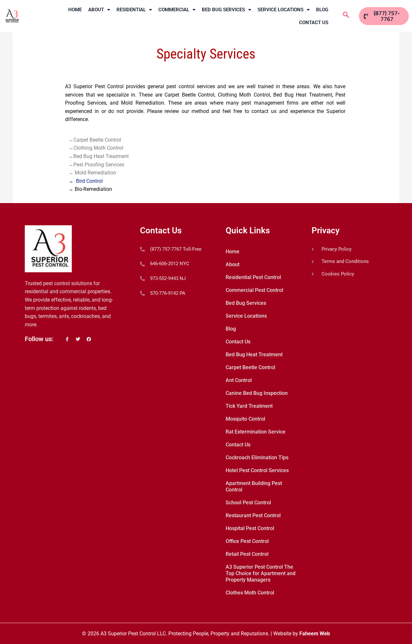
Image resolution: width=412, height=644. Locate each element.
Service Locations (281, 10)
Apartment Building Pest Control (254, 486)
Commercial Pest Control (254, 290)
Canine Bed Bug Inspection (257, 393)
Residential (131, 10)
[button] (346, 15)
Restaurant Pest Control (253, 515)
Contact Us (313, 22)
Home (75, 10)
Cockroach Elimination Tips (257, 457)
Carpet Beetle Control (250, 367)
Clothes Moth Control (250, 593)
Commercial (173, 10)
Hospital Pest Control (250, 528)
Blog (322, 10)
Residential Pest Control (253, 277)
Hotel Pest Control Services (257, 470)
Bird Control (89, 181)
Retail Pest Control (247, 554)
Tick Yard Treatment (249, 406)
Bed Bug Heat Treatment (254, 354)
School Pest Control (248, 502)
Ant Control (239, 380)
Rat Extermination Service (256, 432)
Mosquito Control (245, 419)
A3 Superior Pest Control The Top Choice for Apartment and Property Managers (260, 573)
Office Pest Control (247, 541)
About (96, 10)
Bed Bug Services (223, 10)
